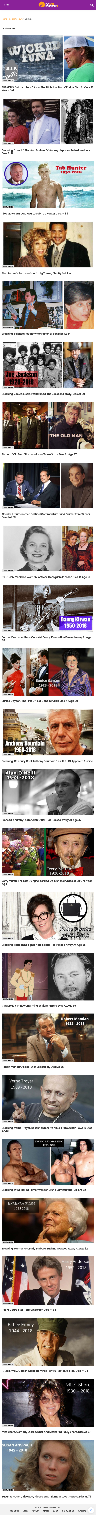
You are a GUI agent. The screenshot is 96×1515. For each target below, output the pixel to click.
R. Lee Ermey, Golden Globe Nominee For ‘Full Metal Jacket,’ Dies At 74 (45, 1371)
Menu (6, 5)
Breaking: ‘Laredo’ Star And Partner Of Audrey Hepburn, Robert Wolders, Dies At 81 (46, 151)
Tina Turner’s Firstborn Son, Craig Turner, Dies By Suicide (36, 273)
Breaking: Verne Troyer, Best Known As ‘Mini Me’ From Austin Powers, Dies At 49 (47, 1129)
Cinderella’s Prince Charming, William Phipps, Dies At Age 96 (39, 1005)
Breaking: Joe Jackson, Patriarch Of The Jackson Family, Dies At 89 (43, 394)
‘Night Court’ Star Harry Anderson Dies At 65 (29, 1310)
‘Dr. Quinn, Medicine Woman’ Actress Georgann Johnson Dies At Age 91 (46, 577)
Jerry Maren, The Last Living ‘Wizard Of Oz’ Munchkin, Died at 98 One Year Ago (47, 882)
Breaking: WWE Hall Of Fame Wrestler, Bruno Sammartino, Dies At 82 (44, 1190)
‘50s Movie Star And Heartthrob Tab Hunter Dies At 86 (35, 213)
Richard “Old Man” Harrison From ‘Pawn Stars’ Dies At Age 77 (39, 454)
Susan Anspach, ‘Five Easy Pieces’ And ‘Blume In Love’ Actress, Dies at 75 (46, 1496)
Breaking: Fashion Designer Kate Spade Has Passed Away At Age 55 (44, 945)
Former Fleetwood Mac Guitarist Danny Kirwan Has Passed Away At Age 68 (46, 638)
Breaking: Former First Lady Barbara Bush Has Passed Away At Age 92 (45, 1248)
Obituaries (8, 81)
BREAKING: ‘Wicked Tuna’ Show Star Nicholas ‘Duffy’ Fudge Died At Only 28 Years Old (48, 89)
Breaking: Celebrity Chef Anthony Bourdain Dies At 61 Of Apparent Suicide (47, 761)
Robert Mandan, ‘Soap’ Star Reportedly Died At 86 (33, 1067)
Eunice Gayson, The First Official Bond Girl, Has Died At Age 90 (40, 701)
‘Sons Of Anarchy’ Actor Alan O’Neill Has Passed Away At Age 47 (41, 820)
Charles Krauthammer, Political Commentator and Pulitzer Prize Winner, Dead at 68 (46, 515)
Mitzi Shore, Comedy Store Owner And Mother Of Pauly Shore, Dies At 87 (46, 1432)
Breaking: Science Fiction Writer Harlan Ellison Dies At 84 (36, 334)
